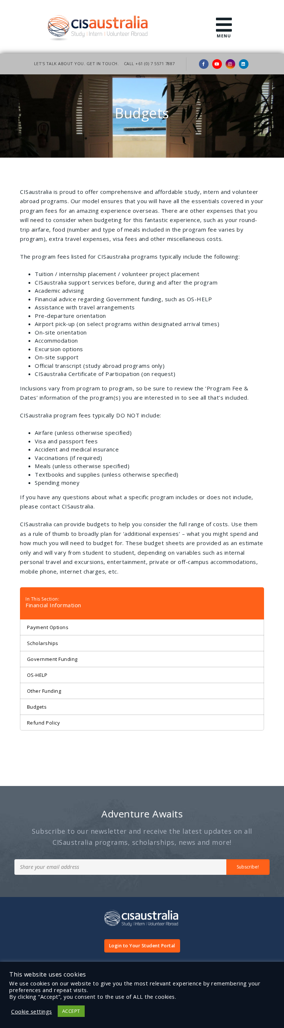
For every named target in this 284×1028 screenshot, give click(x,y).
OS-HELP (37, 675)
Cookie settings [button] (31, 1011)
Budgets (37, 706)
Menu (224, 35)
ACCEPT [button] (71, 1011)
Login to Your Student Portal (142, 946)
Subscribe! (248, 867)
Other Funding (44, 691)
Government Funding (52, 659)
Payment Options (48, 627)
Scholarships (42, 643)
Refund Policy (43, 722)
